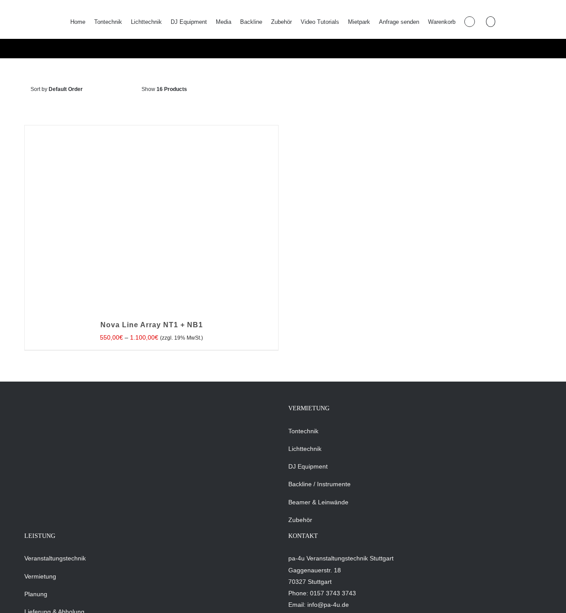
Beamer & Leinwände (318, 502)
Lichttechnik (304, 448)
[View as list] (246, 89)
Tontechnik (303, 431)
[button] (490, 22)
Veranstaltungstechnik (55, 558)
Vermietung (40, 576)
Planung (35, 594)
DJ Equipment (308, 466)
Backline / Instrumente (319, 484)
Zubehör (300, 519)
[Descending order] (124, 89)
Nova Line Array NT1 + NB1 (151, 325)
